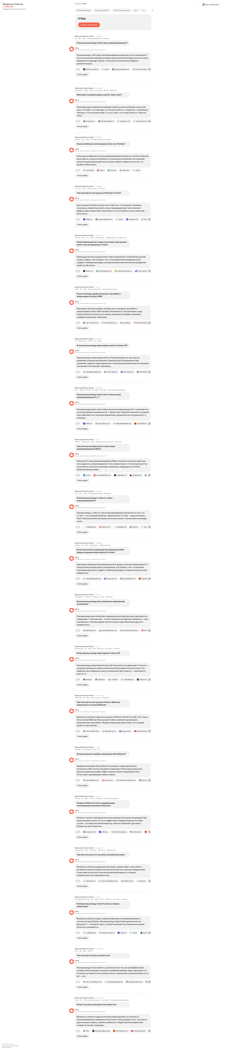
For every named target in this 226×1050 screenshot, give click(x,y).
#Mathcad (78, 697)
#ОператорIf (85, 442)
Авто (136, 10)
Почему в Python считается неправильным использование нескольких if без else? (96, 804)
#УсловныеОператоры (82, 899)
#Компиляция (87, 749)
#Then (80, 493)
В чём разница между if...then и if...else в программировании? (94, 499)
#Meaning (113, 90)
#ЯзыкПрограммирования (104, 442)
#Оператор (105, 697)
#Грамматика (111, 850)
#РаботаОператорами (109, 289)
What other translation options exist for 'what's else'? (99, 95)
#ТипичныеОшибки (94, 289)
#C (76, 341)
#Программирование (94, 38)
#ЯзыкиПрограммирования (119, 1000)
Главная (78, 4)
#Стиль (92, 798)
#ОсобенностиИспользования (101, 139)
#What (86, 90)
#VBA (77, 289)
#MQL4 (77, 442)
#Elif (79, 38)
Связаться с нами (6, 1047)
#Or (81, 1000)
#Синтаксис (109, 648)
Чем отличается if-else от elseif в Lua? (93, 955)
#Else (84, 38)
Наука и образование (84, 10)
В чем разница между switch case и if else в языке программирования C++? (99, 395)
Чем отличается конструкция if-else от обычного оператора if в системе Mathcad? (98, 703)
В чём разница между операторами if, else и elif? (98, 653)
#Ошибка (78, 749)
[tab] (89, 10)
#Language (98, 90)
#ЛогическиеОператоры (92, 1000)
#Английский (79, 597)
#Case (83, 237)
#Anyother (93, 850)
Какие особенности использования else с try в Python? (101, 144)
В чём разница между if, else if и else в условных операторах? (98, 905)
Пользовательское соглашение (10, 1045)
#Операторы (82, 341)
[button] (89, 24)
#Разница (106, 38)
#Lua (76, 951)
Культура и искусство (102, 10)
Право (144, 10)
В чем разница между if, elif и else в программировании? (102, 43)
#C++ (76, 390)
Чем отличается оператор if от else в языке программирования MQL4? (96, 447)
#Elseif (90, 951)
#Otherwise (109, 597)
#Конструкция (92, 188)
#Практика (99, 798)
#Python (77, 139)
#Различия (101, 850)
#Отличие (101, 188)
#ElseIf (96, 899)
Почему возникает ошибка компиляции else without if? (101, 754)
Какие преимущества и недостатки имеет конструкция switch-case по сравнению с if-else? (102, 243)
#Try (83, 139)
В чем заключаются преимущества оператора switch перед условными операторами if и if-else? (100, 551)
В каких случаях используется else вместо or (97, 1004)
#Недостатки (122, 237)
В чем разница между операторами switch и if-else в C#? (102, 345)
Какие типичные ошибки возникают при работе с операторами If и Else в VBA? (99, 295)
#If (76, 38)
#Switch (77, 237)
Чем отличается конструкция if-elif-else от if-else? (99, 193)
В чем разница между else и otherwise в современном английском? (101, 602)
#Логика (117, 648)
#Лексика (88, 597)
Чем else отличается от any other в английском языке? (101, 855)
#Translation (79, 90)
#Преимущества (111, 237)
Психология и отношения (121, 10)
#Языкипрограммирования (117, 390)
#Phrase (106, 90)
